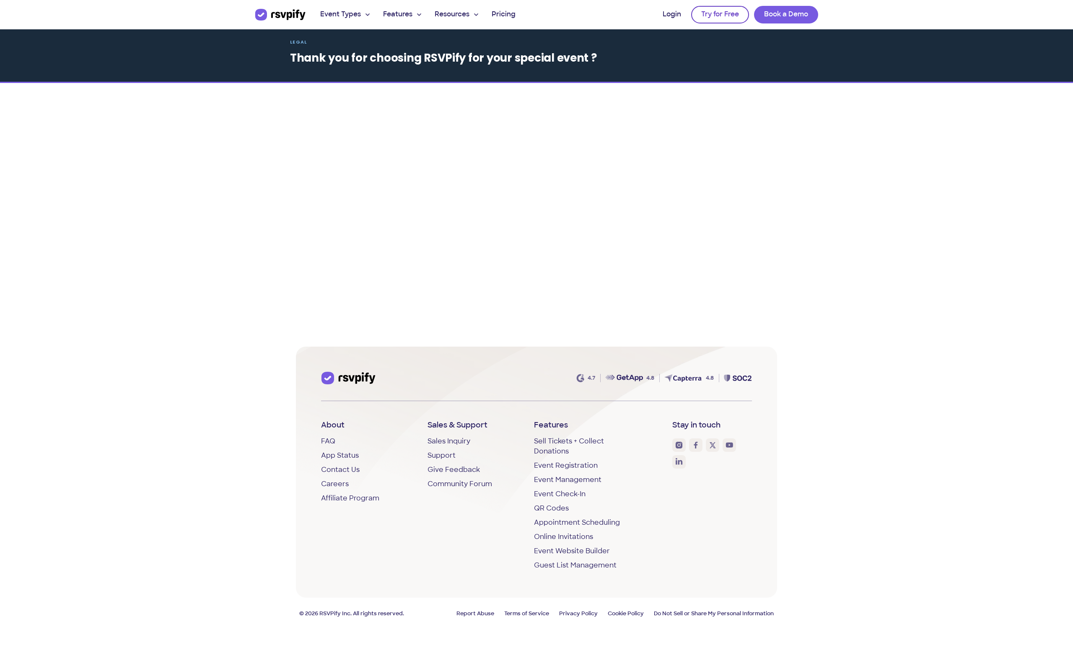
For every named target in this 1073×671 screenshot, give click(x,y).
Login (672, 14)
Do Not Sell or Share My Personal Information (714, 614)
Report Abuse (475, 614)
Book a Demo (786, 14)
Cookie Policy (626, 614)
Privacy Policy (578, 614)
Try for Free (720, 14)
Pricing (504, 14)
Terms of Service (526, 614)
